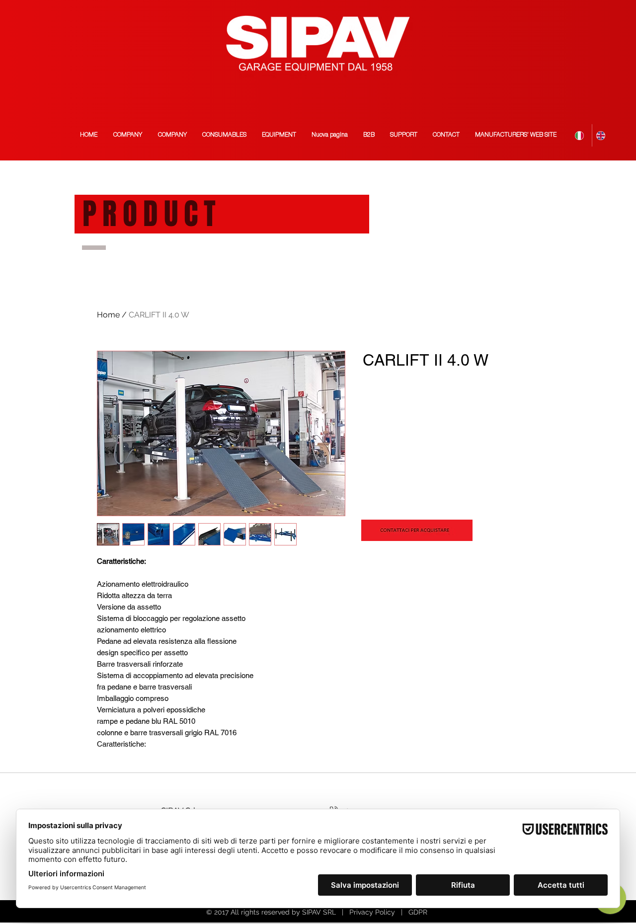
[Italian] (581, 135)
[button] (515, 135)
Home (108, 314)
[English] (602, 135)
